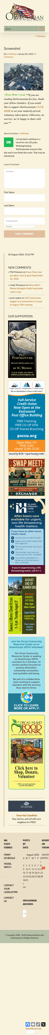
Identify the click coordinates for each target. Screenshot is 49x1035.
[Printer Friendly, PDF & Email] (15, 95)
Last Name (9, 205)
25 (30, 876)
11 (30, 869)
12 (33, 869)
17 (27, 872)
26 (33, 876)
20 (35, 872)
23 (24, 876)
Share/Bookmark (33, 1028)
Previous (41, 36)
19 (33, 872)
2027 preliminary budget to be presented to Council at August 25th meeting (26, 301)
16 (24, 872)
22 (41, 872)
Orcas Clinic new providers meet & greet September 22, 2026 (26, 275)
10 (27, 869)
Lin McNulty (11, 54)
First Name (9, 192)
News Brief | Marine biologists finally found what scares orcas (26, 288)
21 (38, 872)
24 (27, 876)
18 (30, 872)
